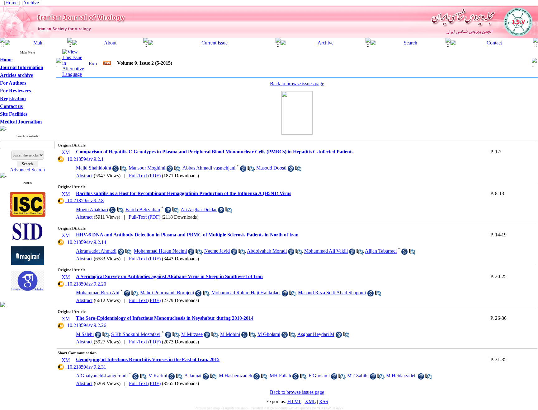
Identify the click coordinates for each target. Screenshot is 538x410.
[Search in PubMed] (123, 170)
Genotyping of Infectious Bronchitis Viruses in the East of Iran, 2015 (147, 359)
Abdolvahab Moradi (267, 251)
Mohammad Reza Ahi (97, 292)
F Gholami (319, 376)
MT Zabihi (358, 376)
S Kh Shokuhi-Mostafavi (135, 334)
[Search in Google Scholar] (115, 170)
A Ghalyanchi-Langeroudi (102, 376)
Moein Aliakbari (92, 209)
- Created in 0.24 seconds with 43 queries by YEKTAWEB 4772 (295, 408)
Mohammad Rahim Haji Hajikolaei (246, 292)
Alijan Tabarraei (381, 251)
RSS (323, 401)
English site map (235, 408)
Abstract (84, 175)
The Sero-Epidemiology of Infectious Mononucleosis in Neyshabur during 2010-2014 (164, 318)
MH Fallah (280, 376)
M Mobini (230, 334)
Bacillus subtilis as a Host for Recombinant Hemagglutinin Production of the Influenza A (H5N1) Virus (183, 193)
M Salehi (85, 334)
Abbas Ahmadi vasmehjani (208, 167)
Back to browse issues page (297, 83)
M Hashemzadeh (235, 376)
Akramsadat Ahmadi (96, 251)
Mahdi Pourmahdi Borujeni (167, 292)
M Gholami (268, 334)
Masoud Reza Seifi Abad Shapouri (332, 292)
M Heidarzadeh (401, 376)
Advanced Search (27, 169)
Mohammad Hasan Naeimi (160, 251)
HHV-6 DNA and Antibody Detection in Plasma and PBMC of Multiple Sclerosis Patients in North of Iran (187, 234)
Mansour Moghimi (147, 167)
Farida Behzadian (142, 209)
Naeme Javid (217, 251)
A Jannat (192, 376)
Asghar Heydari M (315, 334)
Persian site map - (209, 408)
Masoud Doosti (271, 167)
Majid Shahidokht (93, 167)
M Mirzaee (192, 334)
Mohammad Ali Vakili (326, 251)
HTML (294, 401)
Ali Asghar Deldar (199, 209)
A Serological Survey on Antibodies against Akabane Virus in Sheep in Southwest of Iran (169, 276)
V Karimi (158, 376)
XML (310, 401)
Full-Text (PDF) (145, 175)
